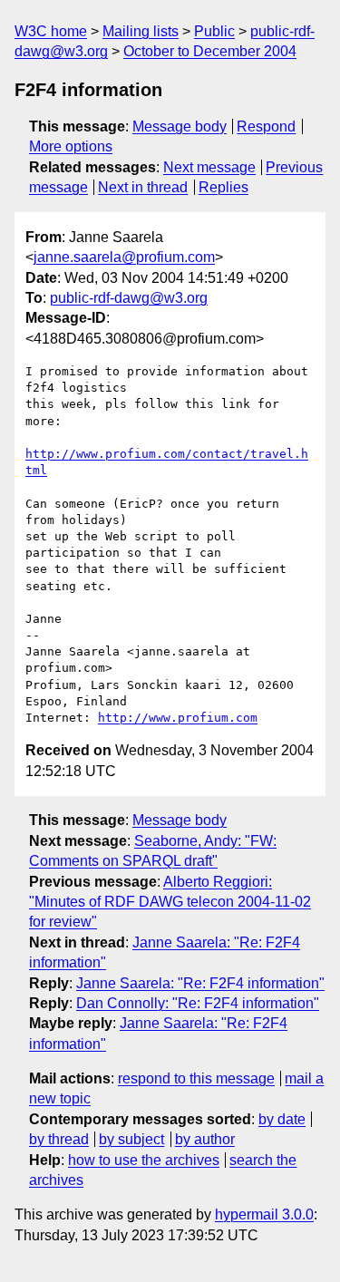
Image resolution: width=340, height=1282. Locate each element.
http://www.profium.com (177, 717)
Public (214, 31)
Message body (179, 126)
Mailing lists (140, 31)
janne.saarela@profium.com (124, 257)
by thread (59, 1139)
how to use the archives (143, 1160)
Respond (266, 126)
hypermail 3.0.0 (264, 1214)
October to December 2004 (209, 51)
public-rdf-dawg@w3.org (129, 298)
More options (70, 146)
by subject (131, 1139)
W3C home (51, 31)
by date (282, 1119)
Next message (209, 167)
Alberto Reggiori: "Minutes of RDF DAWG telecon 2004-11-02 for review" (170, 902)
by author (205, 1139)
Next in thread (143, 187)
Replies (223, 187)
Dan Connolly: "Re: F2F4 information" (197, 1003)
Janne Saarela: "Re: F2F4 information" (200, 983)
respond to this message (196, 1078)
